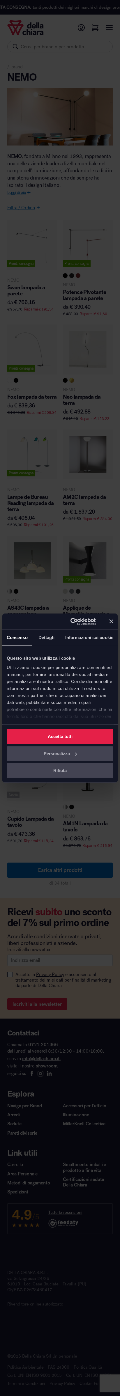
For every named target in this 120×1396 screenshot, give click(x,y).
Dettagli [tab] (46, 637)
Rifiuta (60, 770)
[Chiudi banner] (111, 622)
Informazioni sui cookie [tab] (89, 637)
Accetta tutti (60, 736)
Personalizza (57, 753)
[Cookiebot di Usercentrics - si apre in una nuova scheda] (72, 621)
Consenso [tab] (17, 637)
